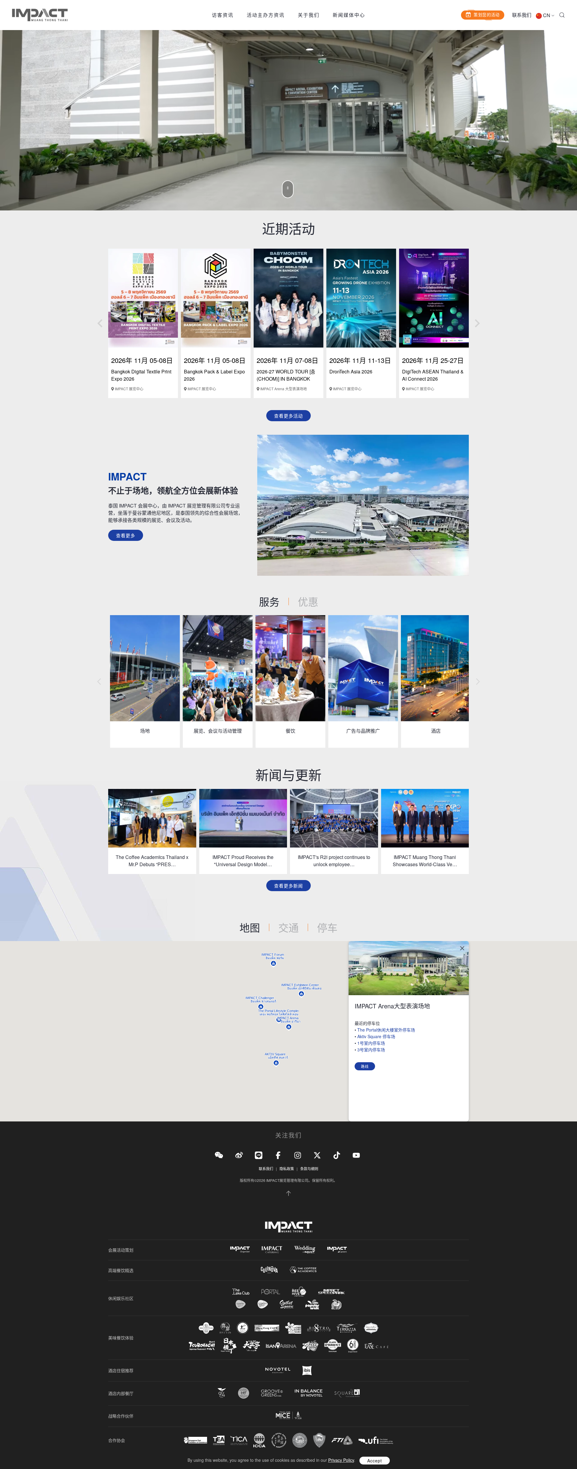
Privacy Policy (341, 1460)
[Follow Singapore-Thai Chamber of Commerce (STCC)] (195, 1440)
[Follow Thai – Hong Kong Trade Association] (278, 1440)
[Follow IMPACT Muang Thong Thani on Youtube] (356, 1154)
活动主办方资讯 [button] (266, 14)
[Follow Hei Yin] (225, 1327)
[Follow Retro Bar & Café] (310, 1345)
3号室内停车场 (371, 1050)
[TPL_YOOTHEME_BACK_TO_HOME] (40, 15)
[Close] (462, 948)
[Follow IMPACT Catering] (272, 1249)
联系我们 (521, 14)
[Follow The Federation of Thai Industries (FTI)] (342, 1440)
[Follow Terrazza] (347, 1328)
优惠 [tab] (308, 601)
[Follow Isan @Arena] (281, 1345)
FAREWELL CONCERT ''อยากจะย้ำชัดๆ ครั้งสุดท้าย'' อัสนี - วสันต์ (255, 378)
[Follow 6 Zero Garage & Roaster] (353, 1346)
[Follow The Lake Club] (240, 1292)
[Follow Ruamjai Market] (336, 1304)
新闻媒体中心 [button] (349, 14)
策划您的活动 (486, 14)
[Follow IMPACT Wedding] (304, 1249)
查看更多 (125, 535)
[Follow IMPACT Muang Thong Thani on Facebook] (278, 1154)
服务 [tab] (269, 601)
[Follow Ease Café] (376, 1345)
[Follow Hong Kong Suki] (293, 1328)
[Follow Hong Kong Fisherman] (243, 1328)
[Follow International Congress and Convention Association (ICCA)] (259, 1440)
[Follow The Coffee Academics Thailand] (303, 1270)
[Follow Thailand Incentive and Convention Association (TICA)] (238, 1440)
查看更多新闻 (288, 885)
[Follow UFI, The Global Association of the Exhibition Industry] (376, 1440)
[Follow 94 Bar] (222, 1393)
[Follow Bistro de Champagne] (319, 1328)
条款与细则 (309, 1168)
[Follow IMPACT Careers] (337, 1250)
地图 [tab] (250, 927)
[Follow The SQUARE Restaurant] (347, 1393)
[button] (562, 15)
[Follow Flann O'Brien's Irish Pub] (332, 1345)
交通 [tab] (288, 927)
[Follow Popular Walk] (312, 1304)
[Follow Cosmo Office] (263, 1304)
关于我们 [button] (308, 14)
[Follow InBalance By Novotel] (308, 1393)
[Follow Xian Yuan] (206, 1327)
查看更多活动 (288, 415)
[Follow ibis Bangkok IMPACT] (307, 1370)
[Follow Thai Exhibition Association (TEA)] (218, 1440)
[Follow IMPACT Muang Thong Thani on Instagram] (297, 1154)
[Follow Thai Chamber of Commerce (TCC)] (299, 1440)
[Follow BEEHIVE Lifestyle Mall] (299, 1291)
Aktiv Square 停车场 (376, 1036)
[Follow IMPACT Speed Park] (331, 1291)
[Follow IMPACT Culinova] (269, 1269)
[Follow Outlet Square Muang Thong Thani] (286, 1304)
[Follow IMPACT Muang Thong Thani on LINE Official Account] (258, 1154)
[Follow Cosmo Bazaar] (241, 1304)
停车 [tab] (327, 927)
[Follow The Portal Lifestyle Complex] (270, 1291)
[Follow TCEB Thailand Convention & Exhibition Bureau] (288, 1415)
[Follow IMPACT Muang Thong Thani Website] (288, 1227)
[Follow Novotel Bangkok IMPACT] (277, 1370)
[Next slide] (476, 323)
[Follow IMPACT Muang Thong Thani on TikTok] (336, 1154)
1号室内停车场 (371, 1043)
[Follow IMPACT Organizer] (240, 1250)
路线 (365, 1066)
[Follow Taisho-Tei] (251, 1345)
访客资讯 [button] (223, 14)
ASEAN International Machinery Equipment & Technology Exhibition (179, 378)
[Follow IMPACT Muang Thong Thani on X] (317, 1154)
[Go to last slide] (100, 323)
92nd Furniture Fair (392, 371)
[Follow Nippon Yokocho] (229, 1346)
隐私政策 (286, 1168)
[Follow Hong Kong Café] (267, 1328)
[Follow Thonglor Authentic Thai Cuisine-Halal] (371, 1327)
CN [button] (546, 15)
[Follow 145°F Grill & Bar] (243, 1393)
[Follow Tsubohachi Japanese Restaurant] (202, 1345)
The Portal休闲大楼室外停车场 (386, 1030)
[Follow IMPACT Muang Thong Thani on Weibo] (239, 1154)
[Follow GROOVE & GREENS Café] (272, 1393)
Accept (374, 1461)
